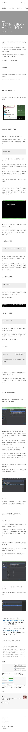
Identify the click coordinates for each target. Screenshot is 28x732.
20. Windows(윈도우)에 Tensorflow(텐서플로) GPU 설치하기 (11, 653)
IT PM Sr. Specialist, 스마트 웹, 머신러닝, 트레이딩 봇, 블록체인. (11, 699)
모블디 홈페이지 (5, 717)
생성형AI (4, 8)
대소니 (4, 3)
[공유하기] (6, 641)
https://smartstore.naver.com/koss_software (12, 628)
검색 (22, 3)
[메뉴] (25, 3)
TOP (25, 717)
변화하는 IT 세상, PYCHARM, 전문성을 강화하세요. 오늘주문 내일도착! (14, 623)
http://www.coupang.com (9, 618)
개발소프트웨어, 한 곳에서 (10, 631)
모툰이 (3, 719)
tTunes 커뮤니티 (5, 721)
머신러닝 (11, 8)
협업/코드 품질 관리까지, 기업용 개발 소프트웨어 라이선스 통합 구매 (14, 633)
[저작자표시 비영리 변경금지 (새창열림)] (18, 640)
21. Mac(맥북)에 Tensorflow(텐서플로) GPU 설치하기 (10, 651)
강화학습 (19, 8)
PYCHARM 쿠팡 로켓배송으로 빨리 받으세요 (13, 620)
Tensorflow (6, 646)
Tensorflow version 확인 (9, 649)
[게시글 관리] (8, 641)
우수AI (3, 723)
